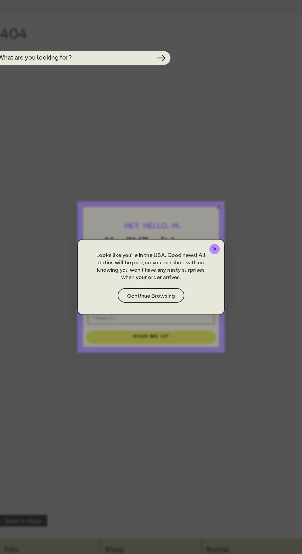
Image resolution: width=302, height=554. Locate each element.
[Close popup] (214, 249)
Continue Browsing (151, 295)
